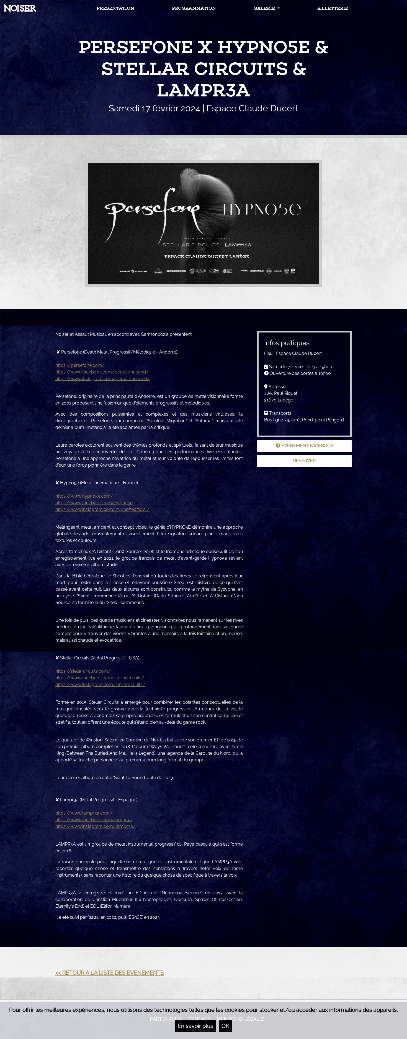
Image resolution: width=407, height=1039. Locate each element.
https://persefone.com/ (80, 365)
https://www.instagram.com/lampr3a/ (95, 826)
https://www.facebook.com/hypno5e (94, 502)
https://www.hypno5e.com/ (84, 496)
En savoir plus (195, 1026)
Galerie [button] (265, 8)
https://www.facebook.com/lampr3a (93, 819)
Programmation (194, 8)
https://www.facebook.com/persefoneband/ (102, 372)
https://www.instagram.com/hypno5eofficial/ (102, 509)
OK (225, 1026)
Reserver (304, 460)
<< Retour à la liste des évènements (109, 972)
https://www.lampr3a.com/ (83, 813)
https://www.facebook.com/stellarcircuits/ (99, 677)
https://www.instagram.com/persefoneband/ (102, 378)
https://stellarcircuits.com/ (83, 671)
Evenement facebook (306, 445)
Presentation (115, 8)
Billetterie (332, 8)
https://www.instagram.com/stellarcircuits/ (100, 684)
